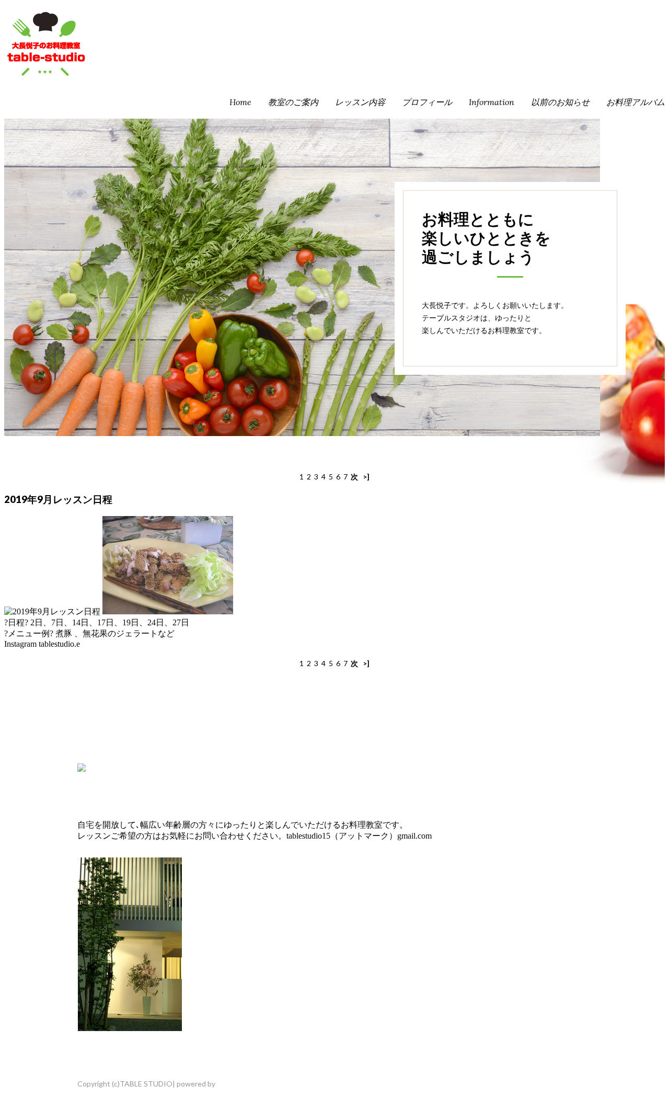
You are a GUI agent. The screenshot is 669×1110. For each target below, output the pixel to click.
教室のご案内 (293, 102)
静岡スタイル (239, 1083)
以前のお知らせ (560, 102)
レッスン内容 (360, 102)
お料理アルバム (635, 102)
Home (240, 102)
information (491, 102)
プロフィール (427, 102)
